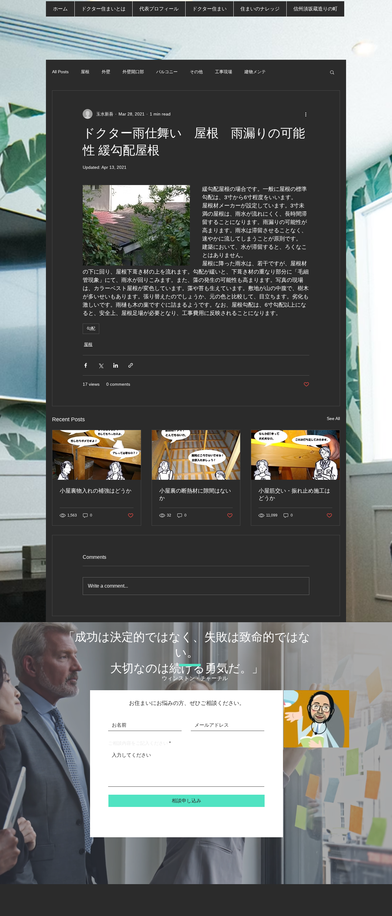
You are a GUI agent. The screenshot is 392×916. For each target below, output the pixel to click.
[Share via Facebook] (86, 365)
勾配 (91, 328)
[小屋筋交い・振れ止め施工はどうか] (295, 455)
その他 (196, 71)
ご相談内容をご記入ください (138, 743)
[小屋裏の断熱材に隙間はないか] (196, 455)
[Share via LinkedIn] (116, 365)
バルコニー (167, 71)
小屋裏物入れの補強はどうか (95, 491)
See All (333, 418)
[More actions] (305, 114)
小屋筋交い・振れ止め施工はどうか (294, 494)
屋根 (85, 71)
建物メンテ (255, 71)
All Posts (60, 71)
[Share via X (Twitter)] (101, 365)
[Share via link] (131, 365)
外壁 (106, 71)
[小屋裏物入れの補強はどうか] (96, 455)
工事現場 (223, 71)
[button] (332, 72)
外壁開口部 (133, 71)
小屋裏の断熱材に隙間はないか (195, 494)
